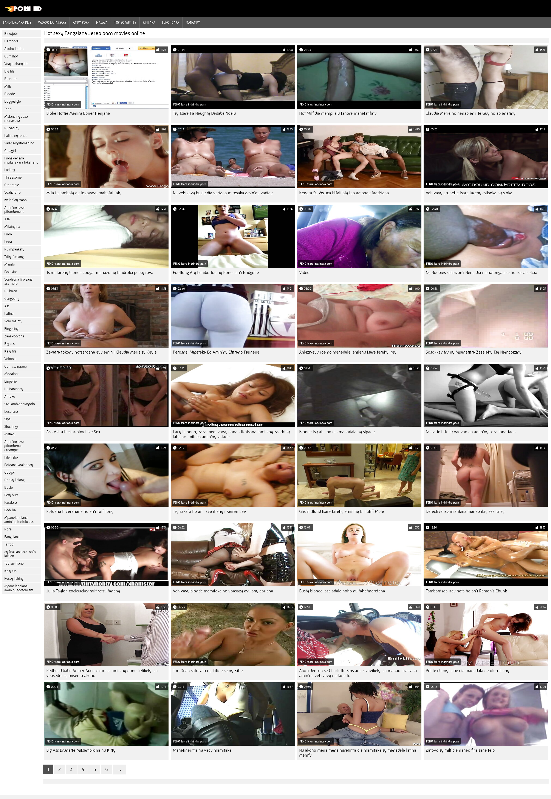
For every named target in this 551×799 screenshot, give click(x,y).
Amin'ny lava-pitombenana (14, 210)
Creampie (11, 185)
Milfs (8, 86)
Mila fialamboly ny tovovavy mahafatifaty (83, 192)
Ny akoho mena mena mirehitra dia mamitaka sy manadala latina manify (357, 753)
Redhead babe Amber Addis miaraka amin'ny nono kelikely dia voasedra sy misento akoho (102, 673)
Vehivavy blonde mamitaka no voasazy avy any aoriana (223, 591)
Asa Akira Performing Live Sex (73, 431)
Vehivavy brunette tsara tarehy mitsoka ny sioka (469, 192)
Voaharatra (12, 192)
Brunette (11, 79)
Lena (8, 242)
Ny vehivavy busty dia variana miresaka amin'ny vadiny (223, 192)
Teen (8, 109)
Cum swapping (15, 366)
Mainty (9, 264)
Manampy (193, 22)
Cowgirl (10, 151)
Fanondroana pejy (17, 22)
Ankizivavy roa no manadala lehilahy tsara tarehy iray (347, 352)
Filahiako (11, 457)
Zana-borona (14, 336)
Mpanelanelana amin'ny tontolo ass (19, 520)
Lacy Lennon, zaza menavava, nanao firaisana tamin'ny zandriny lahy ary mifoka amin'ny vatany (231, 434)
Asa (7, 219)
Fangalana (12, 537)
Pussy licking (13, 578)
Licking (9, 170)
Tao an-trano (14, 563)
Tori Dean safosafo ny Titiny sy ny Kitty (208, 670)
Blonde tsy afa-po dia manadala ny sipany (337, 431)
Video (304, 272)
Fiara (8, 234)
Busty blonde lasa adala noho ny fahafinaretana (342, 591)
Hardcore (11, 41)
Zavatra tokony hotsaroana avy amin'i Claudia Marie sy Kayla (101, 352)
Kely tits (10, 351)
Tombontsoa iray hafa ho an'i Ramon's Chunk (466, 591)
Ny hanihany (13, 389)
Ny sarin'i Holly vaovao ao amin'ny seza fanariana (471, 431)
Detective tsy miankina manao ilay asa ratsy (465, 511)
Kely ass (10, 571)
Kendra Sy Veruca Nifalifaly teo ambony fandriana (344, 192)
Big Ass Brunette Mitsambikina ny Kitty (80, 750)
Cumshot (11, 56)
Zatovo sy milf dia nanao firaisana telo (460, 750)
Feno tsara (170, 22)
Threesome (13, 177)
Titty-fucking (14, 257)
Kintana (149, 22)
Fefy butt (11, 495)
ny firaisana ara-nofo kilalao (20, 554)
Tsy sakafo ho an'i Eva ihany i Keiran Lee (209, 511)
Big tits (9, 71)
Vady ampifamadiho (19, 143)
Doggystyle (12, 101)
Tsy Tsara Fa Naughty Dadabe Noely (204, 113)
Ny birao (10, 291)
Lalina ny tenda (15, 136)
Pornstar (10, 272)
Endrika (10, 510)
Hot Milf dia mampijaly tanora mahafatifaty (338, 113)
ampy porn (81, 22)
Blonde (9, 94)
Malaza (101, 22)
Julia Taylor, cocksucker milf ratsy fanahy (83, 591)
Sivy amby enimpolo (19, 404)
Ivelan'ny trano (15, 200)
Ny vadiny (11, 128)
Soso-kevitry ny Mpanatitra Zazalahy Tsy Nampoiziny (474, 352)
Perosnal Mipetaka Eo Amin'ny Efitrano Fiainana (216, 352)
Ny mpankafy (14, 249)
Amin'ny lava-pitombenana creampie (14, 446)
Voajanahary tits (16, 64)
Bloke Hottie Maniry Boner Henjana (78, 113)
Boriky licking (14, 480)
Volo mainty (13, 321)
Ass (6, 306)
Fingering (11, 329)
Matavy (9, 434)
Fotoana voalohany (18, 465)
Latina (9, 314)
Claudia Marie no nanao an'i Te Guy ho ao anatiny (470, 113)
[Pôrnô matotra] (23, 11)
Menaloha (11, 374)
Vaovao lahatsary (52, 22)
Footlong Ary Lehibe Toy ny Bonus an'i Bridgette (216, 272)
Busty (8, 487)
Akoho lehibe (14, 49)
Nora (8, 529)
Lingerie (10, 381)
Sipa (7, 419)
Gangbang (11, 299)
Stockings (11, 427)
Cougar (9, 472)
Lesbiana (11, 412)
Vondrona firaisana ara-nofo (18, 281)
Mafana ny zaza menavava (16, 118)
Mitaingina (12, 227)
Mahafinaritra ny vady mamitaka (202, 750)
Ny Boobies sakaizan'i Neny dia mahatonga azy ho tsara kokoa (481, 272)
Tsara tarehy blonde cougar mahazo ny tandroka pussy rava (99, 272)
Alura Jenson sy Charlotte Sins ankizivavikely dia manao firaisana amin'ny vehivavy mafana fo (358, 673)
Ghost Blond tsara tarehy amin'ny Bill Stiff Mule (341, 511)
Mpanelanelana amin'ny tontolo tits (18, 588)
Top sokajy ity (125, 22)
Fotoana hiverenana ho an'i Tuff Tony (79, 511)
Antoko (9, 396)
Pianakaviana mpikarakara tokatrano (21, 160)
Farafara (10, 503)
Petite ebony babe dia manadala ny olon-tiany (467, 670)
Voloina (9, 359)
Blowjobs (11, 34)
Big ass (9, 344)
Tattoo (9, 544)
